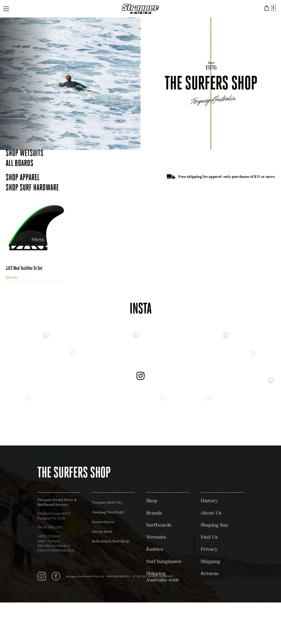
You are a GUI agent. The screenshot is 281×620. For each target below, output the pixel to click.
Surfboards (158, 525)
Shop (151, 500)
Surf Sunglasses (163, 561)
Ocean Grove (103, 522)
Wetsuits (156, 537)
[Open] (28, 353)
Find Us (209, 537)
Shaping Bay (214, 525)
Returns (209, 573)
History (209, 500)
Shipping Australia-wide (162, 576)
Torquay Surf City (107, 502)
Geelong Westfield (108, 512)
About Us (211, 513)
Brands (154, 513)
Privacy (209, 549)
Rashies (154, 549)
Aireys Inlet (102, 531)
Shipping (210, 561)
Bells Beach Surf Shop (110, 541)
